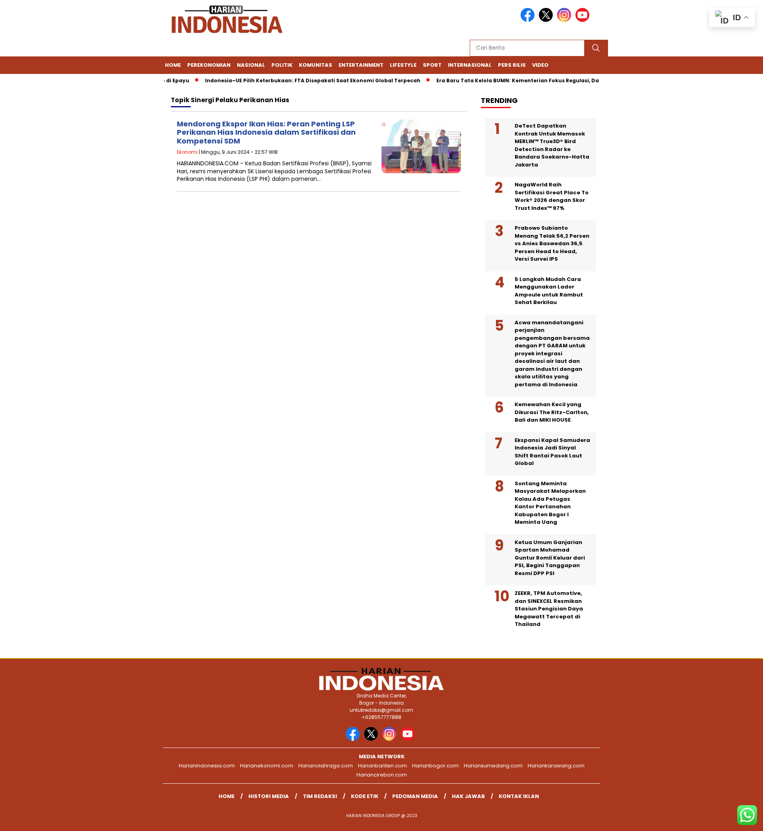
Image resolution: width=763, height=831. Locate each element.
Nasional (251, 65)
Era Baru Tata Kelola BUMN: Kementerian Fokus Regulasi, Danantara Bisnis (525, 80)
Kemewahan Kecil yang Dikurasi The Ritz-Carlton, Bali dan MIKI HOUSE (552, 412)
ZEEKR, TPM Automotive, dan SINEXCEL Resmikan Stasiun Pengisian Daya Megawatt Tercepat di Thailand (549, 608)
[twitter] (547, 20)
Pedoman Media (415, 796)
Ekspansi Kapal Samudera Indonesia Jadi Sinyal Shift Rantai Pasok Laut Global (552, 451)
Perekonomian (208, 65)
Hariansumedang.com (493, 765)
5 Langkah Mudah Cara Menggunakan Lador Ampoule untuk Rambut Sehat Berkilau (549, 290)
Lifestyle (403, 65)
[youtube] (583, 20)
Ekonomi (187, 152)
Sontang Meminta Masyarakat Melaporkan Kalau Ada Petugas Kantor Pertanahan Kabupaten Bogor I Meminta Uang (550, 503)
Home (173, 65)
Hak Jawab (468, 796)
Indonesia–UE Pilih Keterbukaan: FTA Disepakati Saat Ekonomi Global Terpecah (300, 80)
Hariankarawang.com (556, 765)
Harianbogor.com (435, 765)
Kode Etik (364, 796)
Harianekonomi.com (266, 765)
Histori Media (268, 796)
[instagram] (565, 20)
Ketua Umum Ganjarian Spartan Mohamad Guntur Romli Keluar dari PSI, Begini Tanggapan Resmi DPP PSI (550, 558)
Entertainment (361, 65)
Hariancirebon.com (381, 775)
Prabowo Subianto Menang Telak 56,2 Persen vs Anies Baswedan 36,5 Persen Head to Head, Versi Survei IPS (552, 243)
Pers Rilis (512, 65)
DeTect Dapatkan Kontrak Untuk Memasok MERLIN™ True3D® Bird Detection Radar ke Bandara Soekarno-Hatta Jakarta (552, 145)
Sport (432, 65)
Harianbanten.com (382, 765)
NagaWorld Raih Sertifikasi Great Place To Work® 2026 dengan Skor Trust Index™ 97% (552, 196)
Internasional (470, 65)
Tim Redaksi (320, 796)
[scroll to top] (733, 819)
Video (540, 65)
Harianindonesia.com (207, 765)
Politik (281, 65)
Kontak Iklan (519, 796)
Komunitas (315, 65)
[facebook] (529, 20)
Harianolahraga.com (325, 765)
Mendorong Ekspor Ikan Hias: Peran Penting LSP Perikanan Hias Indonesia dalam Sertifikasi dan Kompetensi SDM (266, 132)
